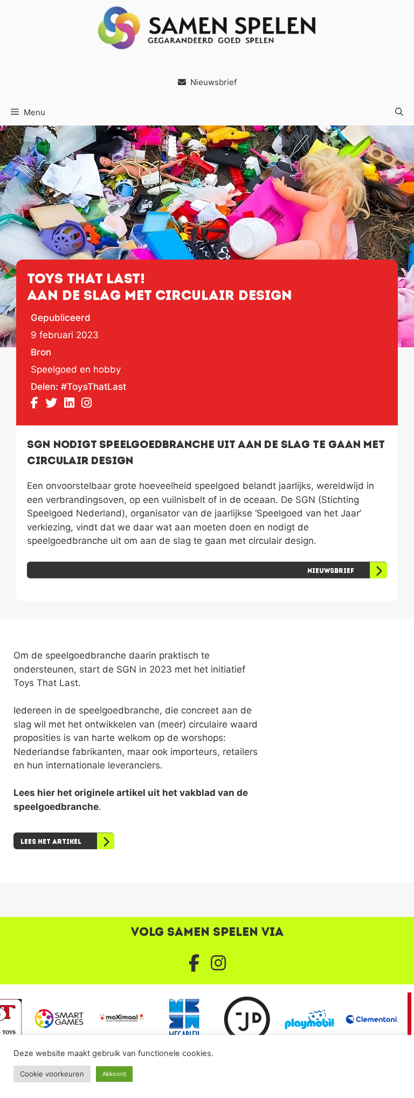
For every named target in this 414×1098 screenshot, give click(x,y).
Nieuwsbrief (213, 82)
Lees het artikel (50, 841)
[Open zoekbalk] (399, 112)
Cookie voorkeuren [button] (52, 1073)
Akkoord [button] (114, 1074)
